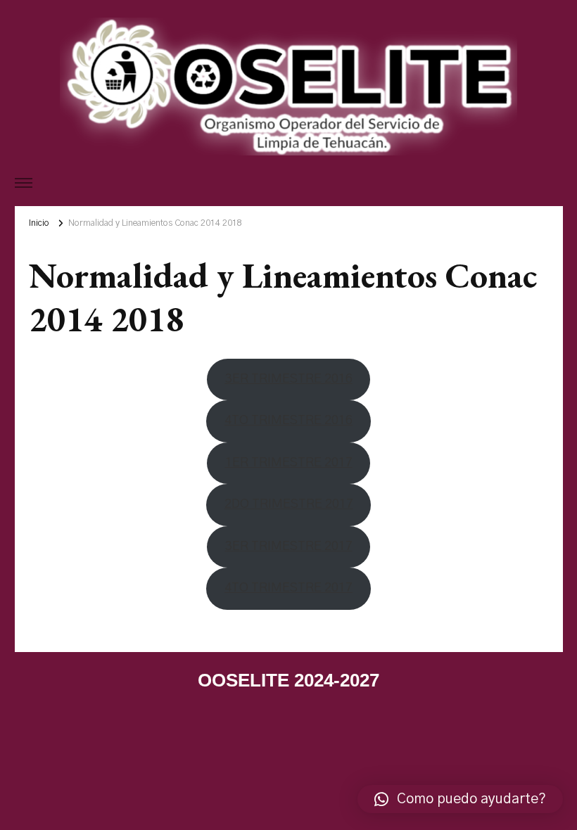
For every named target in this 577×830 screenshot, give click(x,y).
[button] (460, 799)
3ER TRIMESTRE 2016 (289, 379)
